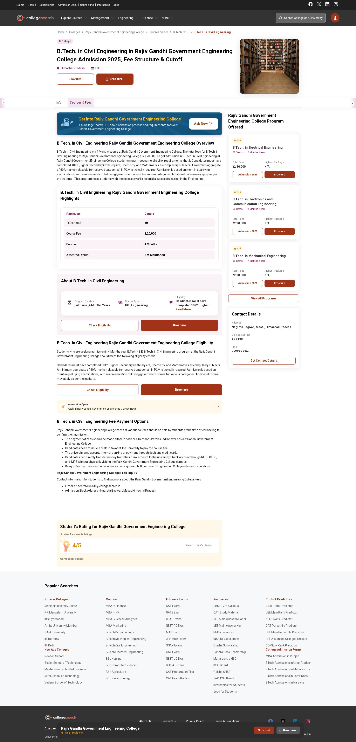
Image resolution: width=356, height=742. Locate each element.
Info (59, 102)
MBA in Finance (116, 606)
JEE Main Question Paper (229, 619)
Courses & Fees (80, 102)
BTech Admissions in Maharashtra (288, 669)
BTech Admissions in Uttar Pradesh (289, 662)
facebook (270, 721)
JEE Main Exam (176, 638)
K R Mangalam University (60, 612)
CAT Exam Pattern (178, 678)
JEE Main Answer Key (227, 625)
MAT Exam (173, 632)
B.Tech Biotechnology (120, 632)
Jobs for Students (225, 691)
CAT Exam (173, 606)
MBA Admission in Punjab (282, 656)
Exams (20, 5)
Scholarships (47, 5)
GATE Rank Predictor (279, 606)
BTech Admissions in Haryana (285, 682)
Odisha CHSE (221, 671)
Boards (32, 5)
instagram (307, 721)
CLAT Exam (173, 619)
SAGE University (54, 632)
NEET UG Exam (175, 658)
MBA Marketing (116, 625)
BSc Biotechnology (118, 678)
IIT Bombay (51, 638)
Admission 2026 (67, 5)
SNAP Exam (174, 645)
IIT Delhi (49, 645)
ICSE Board (220, 665)
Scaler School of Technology (62, 662)
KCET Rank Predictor (279, 619)
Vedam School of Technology (63, 682)
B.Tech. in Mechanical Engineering (259, 256)
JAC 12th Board (223, 678)
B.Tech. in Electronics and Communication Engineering (254, 201)
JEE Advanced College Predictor (286, 638)
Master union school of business (65, 669)
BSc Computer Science (121, 665)
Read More (183, 309)
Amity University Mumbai (60, 625)
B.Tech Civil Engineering (121, 645)
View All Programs (263, 298)
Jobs (116, 5)
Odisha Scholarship (225, 645)
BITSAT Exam (175, 665)
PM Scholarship (223, 632)
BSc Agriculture (116, 671)
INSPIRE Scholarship (226, 638)
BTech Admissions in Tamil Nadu (287, 676)
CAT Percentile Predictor (282, 625)
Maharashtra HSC (225, 658)
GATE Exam (173, 612)
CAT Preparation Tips (180, 671)
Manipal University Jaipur (60, 606)
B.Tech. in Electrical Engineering (258, 148)
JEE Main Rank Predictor (281, 612)
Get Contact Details (264, 360)
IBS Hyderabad (54, 619)
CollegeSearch (35, 18)
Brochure (279, 174)
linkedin (295, 721)
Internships (103, 5)
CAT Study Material (226, 612)
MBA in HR (112, 612)
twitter (282, 721)
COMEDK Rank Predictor (281, 645)
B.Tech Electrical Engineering (124, 652)
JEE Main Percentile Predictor (285, 632)
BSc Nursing (114, 658)
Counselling (87, 5)
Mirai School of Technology (62, 676)
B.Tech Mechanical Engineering (126, 638)
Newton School (54, 656)
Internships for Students (229, 685)
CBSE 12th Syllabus (226, 606)
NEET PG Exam (175, 625)
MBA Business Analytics (121, 619)
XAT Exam (173, 652)
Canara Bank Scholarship (229, 652)
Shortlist (75, 79)
